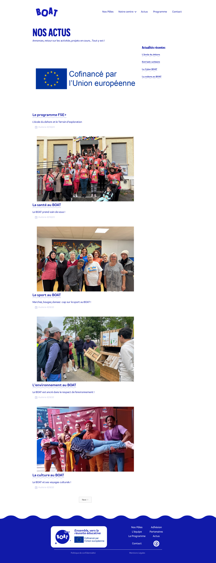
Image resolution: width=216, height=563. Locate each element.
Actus (156, 536)
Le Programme (136, 536)
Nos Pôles (137, 527)
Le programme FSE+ (49, 115)
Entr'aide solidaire (151, 62)
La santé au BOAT (46, 205)
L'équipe (137, 532)
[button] (127, 11)
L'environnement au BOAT (54, 385)
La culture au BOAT (48, 475)
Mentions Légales (137, 553)
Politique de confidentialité (83, 553)
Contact (137, 543)
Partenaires (156, 532)
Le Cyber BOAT (149, 69)
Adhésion (156, 527)
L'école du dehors (151, 54)
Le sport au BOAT (46, 295)
